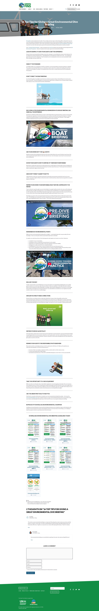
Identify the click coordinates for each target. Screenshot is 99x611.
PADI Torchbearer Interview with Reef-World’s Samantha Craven (38, 502)
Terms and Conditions (34, 590)
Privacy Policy (25, 590)
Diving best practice (30, 501)
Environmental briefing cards (33, 493)
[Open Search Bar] (66, 9)
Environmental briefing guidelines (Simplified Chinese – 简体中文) (65, 440)
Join (34, 9)
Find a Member (22, 9)
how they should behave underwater (65, 43)
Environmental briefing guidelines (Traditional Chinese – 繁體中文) (33, 467)
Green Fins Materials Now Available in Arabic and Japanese (37, 503)
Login (78, 9)
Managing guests (37, 501)
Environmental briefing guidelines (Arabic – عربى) (49, 466)
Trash (41, 501)
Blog (28, 500)
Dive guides (28, 40)
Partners (46, 9)
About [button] (50, 9)
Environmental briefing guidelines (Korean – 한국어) (49, 439)
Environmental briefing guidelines (33, 439)
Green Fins (51, 47)
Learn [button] (29, 9)
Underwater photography (46, 501)
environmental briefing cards (31, 397)
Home (20, 590)
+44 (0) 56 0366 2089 (22, 608)
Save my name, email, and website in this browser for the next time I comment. (42, 569)
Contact (43, 590)
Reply (29, 527)
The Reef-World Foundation (34, 47)
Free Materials (71, 9)
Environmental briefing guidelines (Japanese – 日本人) (65, 466)
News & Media (39, 9)
